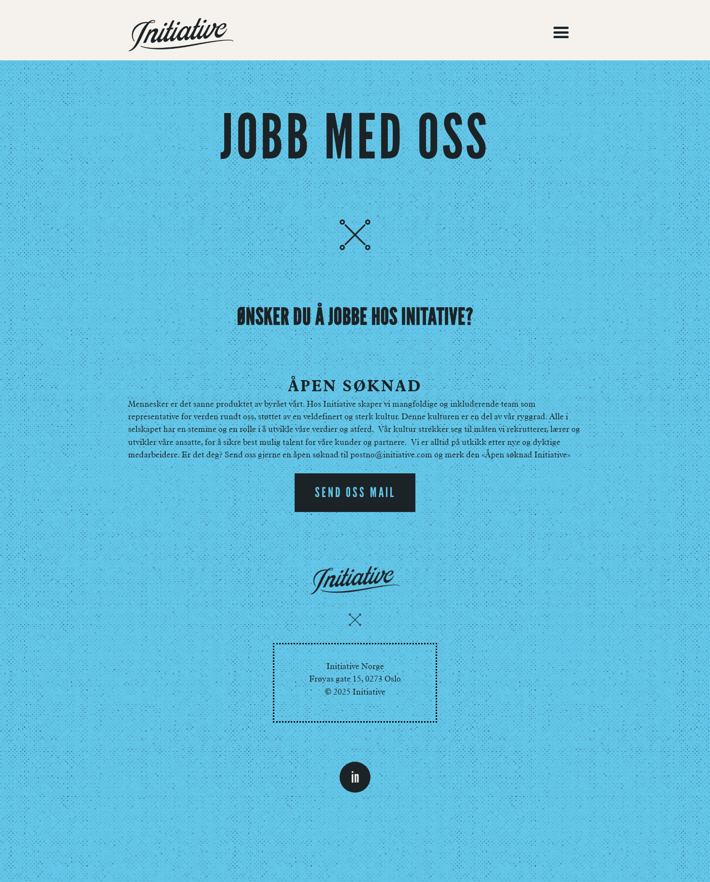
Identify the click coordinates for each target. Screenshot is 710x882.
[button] (561, 33)
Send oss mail (355, 492)
